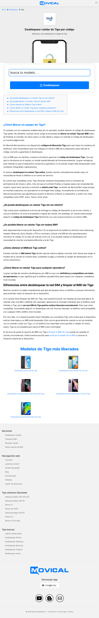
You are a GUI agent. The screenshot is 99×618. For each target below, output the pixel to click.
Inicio (4, 10)
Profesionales (10, 476)
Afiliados (8, 480)
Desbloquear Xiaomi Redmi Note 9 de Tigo (26, 417)
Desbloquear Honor (13, 553)
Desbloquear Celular (13, 435)
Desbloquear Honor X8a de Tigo (25, 371)
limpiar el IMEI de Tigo (59, 332)
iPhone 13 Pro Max (12, 521)
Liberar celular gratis (13, 534)
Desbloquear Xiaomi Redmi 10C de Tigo (73, 371)
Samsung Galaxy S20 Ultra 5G (17, 497)
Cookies (70, 612)
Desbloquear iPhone (13, 537)
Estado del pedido (12, 468)
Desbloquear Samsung (14, 541)
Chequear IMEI (11, 439)
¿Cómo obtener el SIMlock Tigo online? (26, 104)
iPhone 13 (9, 517)
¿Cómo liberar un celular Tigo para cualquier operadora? (33, 108)
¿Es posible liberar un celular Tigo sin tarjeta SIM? (30, 101)
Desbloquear (13, 10)
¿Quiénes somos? (12, 464)
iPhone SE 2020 (11, 509)
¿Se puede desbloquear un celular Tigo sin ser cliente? (32, 98)
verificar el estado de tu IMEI (62, 335)
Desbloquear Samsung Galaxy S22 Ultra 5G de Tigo (25, 394)
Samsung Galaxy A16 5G (15, 513)
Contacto (9, 460)
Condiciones (52, 612)
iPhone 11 (9, 505)
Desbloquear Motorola (14, 545)
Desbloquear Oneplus (14, 549)
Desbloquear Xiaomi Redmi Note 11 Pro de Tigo (73, 394)
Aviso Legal (62, 612)
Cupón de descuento (13, 484)
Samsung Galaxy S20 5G (15, 501)
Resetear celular (11, 443)
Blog (7, 472)
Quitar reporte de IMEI (14, 447)
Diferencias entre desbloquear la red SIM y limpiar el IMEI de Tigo (37, 111)
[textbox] (48, 72)
